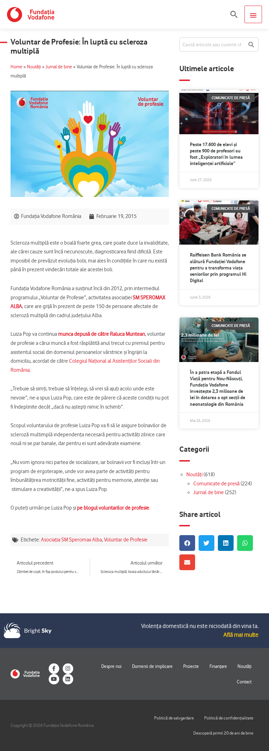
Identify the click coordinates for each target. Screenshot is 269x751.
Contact (244, 681)
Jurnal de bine (59, 66)
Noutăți (34, 66)
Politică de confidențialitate (228, 718)
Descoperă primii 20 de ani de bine (223, 733)
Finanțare (218, 666)
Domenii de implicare (152, 666)
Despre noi (111, 666)
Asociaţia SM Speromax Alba (71, 540)
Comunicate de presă (216, 483)
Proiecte (191, 666)
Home (16, 66)
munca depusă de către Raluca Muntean (101, 334)
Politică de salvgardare (174, 718)
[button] (234, 14)
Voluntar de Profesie (125, 540)
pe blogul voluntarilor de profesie (113, 508)
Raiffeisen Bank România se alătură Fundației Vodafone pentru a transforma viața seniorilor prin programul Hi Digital (218, 267)
